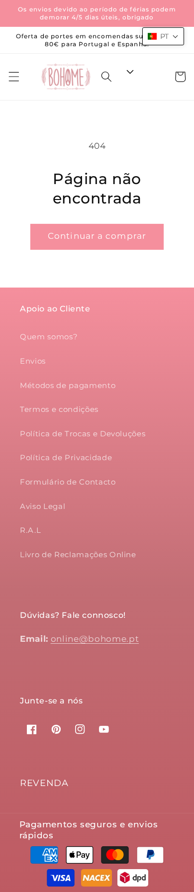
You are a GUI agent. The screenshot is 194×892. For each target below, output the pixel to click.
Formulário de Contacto (68, 482)
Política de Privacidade (66, 457)
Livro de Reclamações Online (78, 554)
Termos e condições (59, 409)
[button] (13, 77)
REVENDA (44, 783)
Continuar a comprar (97, 236)
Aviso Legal (42, 506)
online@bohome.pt (95, 639)
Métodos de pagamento (67, 385)
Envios (33, 361)
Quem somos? (49, 336)
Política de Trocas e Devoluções (82, 433)
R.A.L (30, 530)
